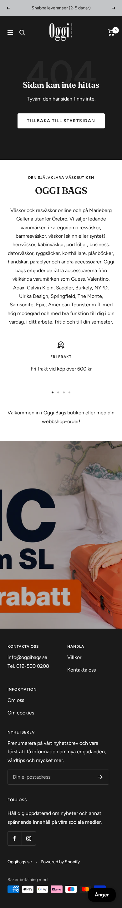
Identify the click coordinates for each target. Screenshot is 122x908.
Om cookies (21, 713)
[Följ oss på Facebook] (15, 838)
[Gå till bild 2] (58, 392)
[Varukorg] (111, 32)
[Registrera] (100, 777)
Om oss (16, 700)
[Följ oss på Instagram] (29, 838)
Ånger (102, 895)
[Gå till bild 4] (69, 392)
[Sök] (22, 32)
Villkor (74, 657)
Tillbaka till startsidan (61, 120)
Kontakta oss (81, 670)
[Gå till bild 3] (64, 392)
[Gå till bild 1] (52, 392)
